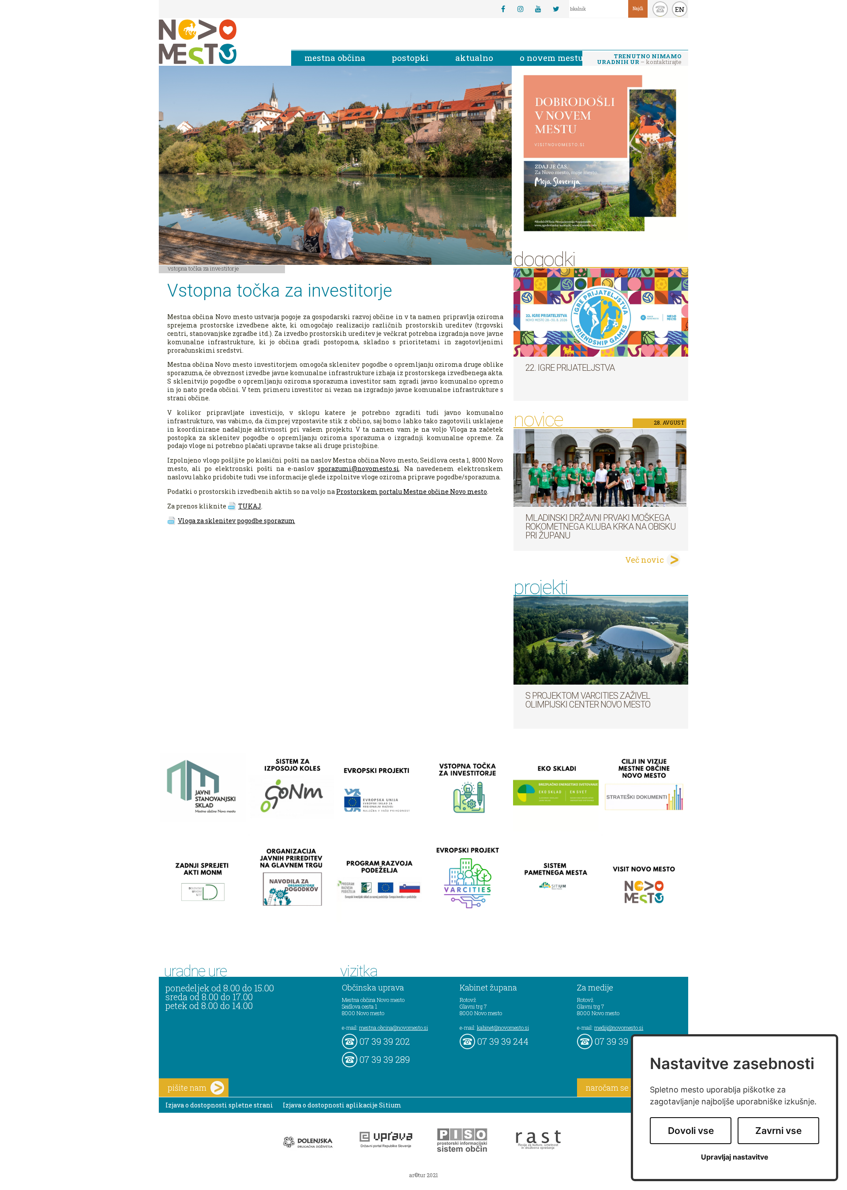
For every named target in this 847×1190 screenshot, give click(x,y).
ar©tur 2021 (423, 1175)
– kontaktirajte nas (639, 59)
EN (680, 9)
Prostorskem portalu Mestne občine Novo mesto (411, 491)
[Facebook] (503, 9)
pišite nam (187, 1087)
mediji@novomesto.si (618, 1027)
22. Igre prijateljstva (570, 367)
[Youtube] (538, 9)
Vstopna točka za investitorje (203, 268)
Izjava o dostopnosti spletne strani (219, 1105)
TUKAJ (249, 506)
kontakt (660, 9)
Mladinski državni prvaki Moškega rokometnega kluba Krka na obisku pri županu (600, 526)
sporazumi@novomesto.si (358, 468)
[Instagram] (520, 9)
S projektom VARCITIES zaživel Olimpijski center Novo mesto (587, 700)
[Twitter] (556, 9)
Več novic (644, 559)
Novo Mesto (218, 41)
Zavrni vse (778, 1130)
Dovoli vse (691, 1130)
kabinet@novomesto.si (503, 1027)
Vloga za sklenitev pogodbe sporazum (236, 520)
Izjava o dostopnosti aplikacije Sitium (342, 1105)
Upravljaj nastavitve (734, 1157)
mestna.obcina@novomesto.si (393, 1027)
